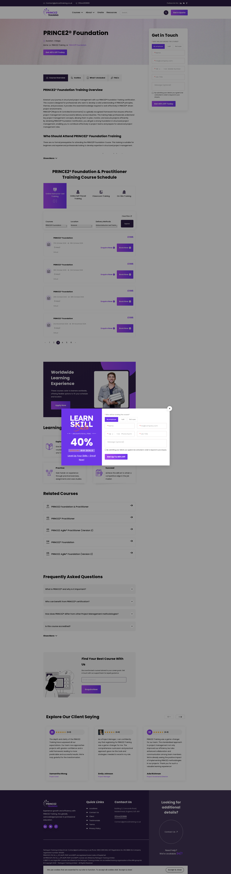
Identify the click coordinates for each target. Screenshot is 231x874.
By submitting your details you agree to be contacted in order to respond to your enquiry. (137, 450)
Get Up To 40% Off (116, 456)
